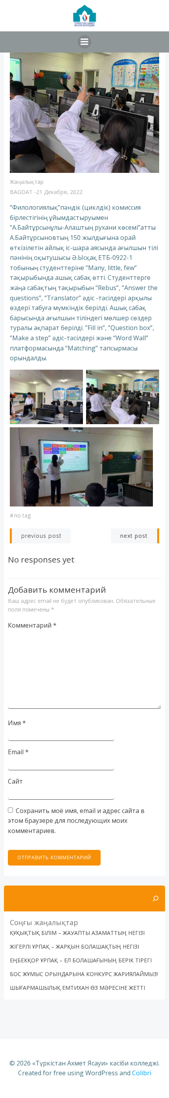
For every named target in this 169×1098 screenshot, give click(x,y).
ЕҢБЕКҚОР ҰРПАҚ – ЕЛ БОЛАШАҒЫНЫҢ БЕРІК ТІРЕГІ (81, 960)
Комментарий (32, 625)
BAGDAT (21, 192)
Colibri (141, 1073)
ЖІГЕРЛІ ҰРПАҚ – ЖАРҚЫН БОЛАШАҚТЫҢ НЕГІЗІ (74, 946)
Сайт (15, 781)
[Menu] (84, 42)
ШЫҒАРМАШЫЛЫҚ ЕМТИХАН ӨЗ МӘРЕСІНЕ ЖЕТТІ (77, 987)
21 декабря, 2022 (59, 192)
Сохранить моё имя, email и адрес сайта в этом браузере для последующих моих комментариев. (76, 820)
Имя (17, 723)
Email (18, 752)
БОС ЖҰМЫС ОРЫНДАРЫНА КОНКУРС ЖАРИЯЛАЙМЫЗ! (84, 974)
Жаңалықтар (27, 181)
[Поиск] (155, 898)
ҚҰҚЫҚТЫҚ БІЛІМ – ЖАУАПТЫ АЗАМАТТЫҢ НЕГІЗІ (77, 932)
